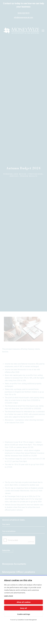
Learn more (8, 596)
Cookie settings (23, 614)
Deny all (23, 608)
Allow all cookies (23, 602)
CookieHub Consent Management (27, 619)
